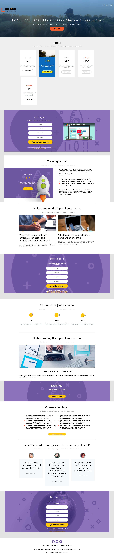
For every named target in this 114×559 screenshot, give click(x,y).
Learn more (28, 189)
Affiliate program (67, 545)
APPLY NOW (57, 28)
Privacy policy (45, 545)
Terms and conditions (56, 545)
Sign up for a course (40, 142)
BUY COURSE (28, 70)
